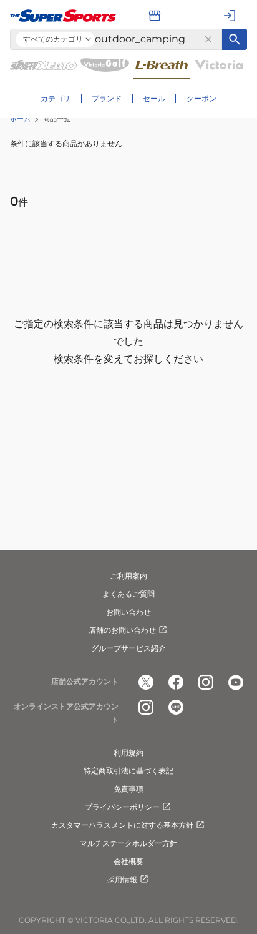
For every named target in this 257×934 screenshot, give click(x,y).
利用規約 (128, 752)
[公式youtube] (235, 682)
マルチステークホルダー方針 (128, 843)
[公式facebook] (175, 682)
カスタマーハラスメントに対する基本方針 (122, 825)
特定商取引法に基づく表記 (128, 770)
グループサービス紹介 (128, 648)
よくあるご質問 (128, 594)
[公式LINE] (175, 707)
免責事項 (128, 788)
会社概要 (128, 861)
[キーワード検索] (234, 39)
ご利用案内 (128, 575)
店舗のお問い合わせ (122, 630)
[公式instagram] (205, 682)
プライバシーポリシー (122, 807)
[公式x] (145, 682)
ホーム (20, 118)
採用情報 (122, 879)
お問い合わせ (128, 612)
